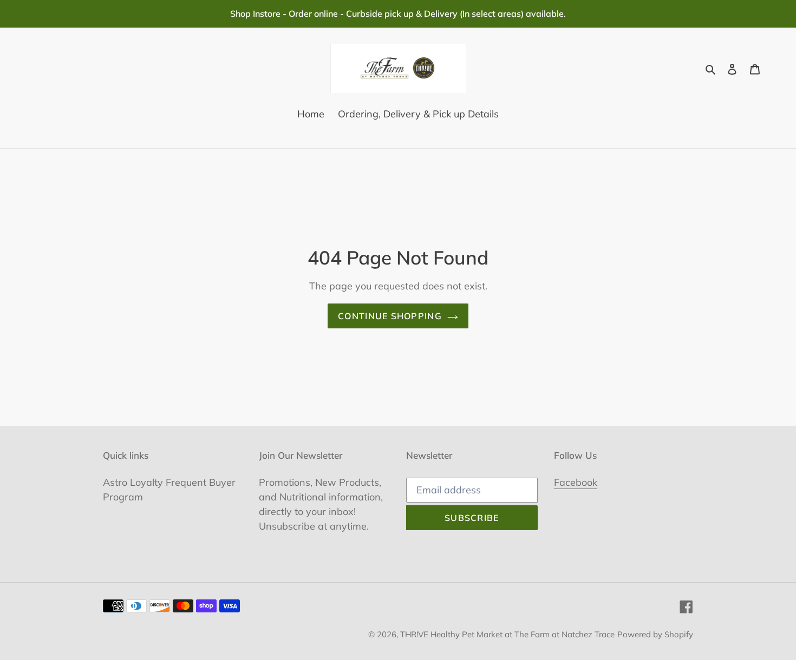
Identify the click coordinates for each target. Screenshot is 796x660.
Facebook (575, 482)
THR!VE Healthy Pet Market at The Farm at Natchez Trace (507, 634)
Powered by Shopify (655, 634)
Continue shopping (390, 316)
